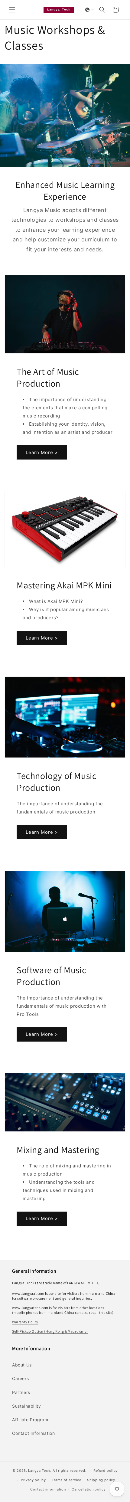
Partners (21, 1392)
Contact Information (33, 1433)
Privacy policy (33, 1480)
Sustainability (26, 1406)
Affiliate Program (30, 1419)
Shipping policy (101, 1480)
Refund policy (105, 1470)
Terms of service (66, 1480)
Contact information (48, 1489)
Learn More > (42, 452)
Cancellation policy (89, 1489)
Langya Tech (39, 1470)
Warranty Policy (25, 1322)
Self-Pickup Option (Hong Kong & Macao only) (50, 1331)
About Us (22, 1364)
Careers (20, 1378)
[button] (12, 9)
